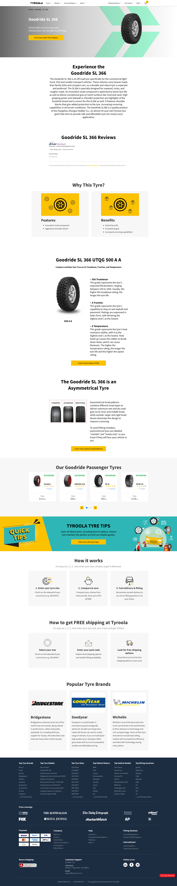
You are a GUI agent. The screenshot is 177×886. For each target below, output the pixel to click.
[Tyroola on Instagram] (138, 865)
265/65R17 (75, 779)
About (56, 834)
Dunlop (21, 791)
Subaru (95, 785)
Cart (147, 2)
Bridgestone (41, 717)
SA (136, 794)
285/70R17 (75, 791)
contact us (90, 165)
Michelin (120, 717)
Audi (33, 739)
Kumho (21, 773)
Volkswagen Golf (119, 788)
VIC (137, 785)
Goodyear (80, 717)
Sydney (138, 767)
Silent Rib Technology (125, 742)
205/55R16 (75, 767)
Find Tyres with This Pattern (46, 37)
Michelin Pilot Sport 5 (47, 779)
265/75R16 (75, 788)
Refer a (58, 848)
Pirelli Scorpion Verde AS (48, 773)
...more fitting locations (143, 797)
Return (90, 842)
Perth (137, 776)
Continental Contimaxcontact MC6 (52, 788)
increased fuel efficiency (134, 739)
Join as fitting (130, 834)
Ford (94, 770)
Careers (56, 837)
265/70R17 (75, 785)
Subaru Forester (119, 794)
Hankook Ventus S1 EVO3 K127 (50, 785)
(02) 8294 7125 (70, 862)
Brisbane (139, 773)
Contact (92, 834)
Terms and (61, 842)
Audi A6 (116, 779)
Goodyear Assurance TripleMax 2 (51, 791)
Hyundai (96, 782)
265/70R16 (75, 782)
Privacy (58, 845)
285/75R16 (75, 794)
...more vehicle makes (100, 797)
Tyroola (58, 840)
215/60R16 (75, 770)
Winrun (21, 767)
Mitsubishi (96, 779)
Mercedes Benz (54, 735)
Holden (95, 791)
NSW (137, 782)
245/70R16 (75, 776)
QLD (137, 788)
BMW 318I (117, 785)
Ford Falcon (118, 767)
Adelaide (139, 779)
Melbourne (139, 770)
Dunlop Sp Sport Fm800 (48, 794)
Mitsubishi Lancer (120, 791)
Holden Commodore (121, 773)
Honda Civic (118, 770)
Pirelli (21, 770)
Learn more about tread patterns (88, 448)
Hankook (22, 782)
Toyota (44, 735)
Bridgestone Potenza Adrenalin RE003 (53, 776)
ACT (137, 791)
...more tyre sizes (77, 797)
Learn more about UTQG (88, 363)
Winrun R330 (44, 767)
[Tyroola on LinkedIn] (125, 865)
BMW (94, 767)
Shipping (91, 840)
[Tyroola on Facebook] (131, 865)
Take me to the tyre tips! (88, 542)
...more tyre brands (25, 797)
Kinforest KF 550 (45, 770)
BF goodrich (23, 785)
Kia (94, 794)
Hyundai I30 (118, 776)
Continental (23, 788)
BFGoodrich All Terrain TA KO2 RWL (52, 782)
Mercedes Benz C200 (121, 782)
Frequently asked (97, 837)
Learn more (97, 165)
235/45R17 (75, 773)
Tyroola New (130, 849)
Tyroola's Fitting (132, 837)
